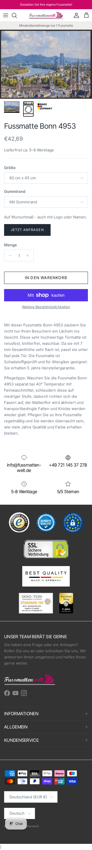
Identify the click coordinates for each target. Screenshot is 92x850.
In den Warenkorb (46, 277)
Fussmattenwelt (27, 826)
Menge (10, 244)
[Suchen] (16, 15)
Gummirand (14, 191)
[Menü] (5, 15)
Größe (10, 167)
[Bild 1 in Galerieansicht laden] (46, 64)
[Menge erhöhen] (29, 255)
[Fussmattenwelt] (46, 15)
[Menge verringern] (8, 255)
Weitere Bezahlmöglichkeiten (46, 307)
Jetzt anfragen (27, 230)
